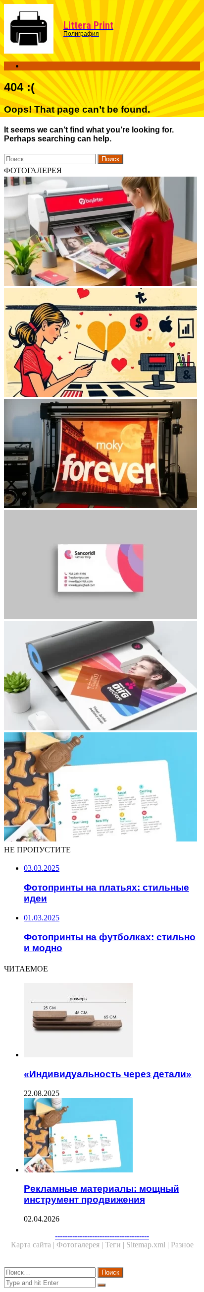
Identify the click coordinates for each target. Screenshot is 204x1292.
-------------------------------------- (102, 1235)
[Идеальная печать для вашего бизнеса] (102, 676)
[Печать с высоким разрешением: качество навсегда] (102, 454)
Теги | (115, 1244)
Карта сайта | (33, 1244)
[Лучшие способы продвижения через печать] (102, 232)
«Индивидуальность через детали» (108, 1074)
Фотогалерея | (80, 1244)
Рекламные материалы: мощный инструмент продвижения (101, 1194)
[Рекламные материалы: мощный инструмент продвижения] (102, 787)
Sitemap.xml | (148, 1244)
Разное (182, 1244)
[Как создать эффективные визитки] (102, 565)
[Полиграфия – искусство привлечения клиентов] (102, 343)
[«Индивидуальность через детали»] (112, 1021)
